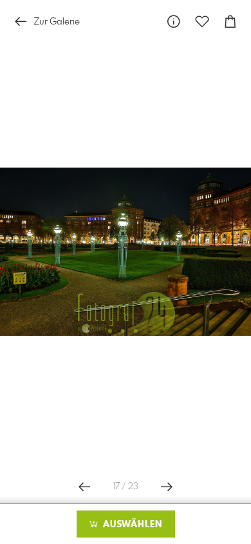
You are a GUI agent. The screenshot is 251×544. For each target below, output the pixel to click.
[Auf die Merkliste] (202, 21)
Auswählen (131, 524)
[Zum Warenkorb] (230, 21)
